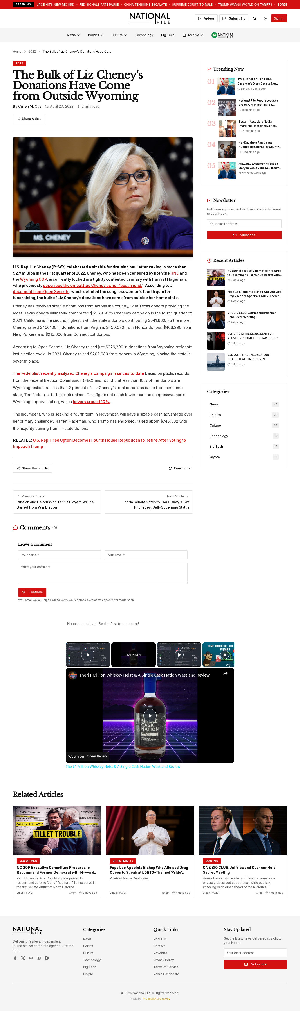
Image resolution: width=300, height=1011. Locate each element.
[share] (226, 673)
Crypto (88, 974)
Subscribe (247, 235)
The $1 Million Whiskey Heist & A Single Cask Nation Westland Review (144, 675)
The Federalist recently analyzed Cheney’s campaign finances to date (78, 373)
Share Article (32, 118)
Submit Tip (237, 18)
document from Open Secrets (41, 291)
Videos (209, 18)
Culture (117, 35)
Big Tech (168, 35)
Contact (159, 946)
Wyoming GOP (33, 279)
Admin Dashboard (166, 974)
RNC (174, 273)
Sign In (279, 18)
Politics (93, 35)
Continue (36, 592)
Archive (193, 35)
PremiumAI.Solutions (156, 998)
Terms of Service (166, 967)
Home (17, 51)
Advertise (160, 953)
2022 (32, 51)
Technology (144, 35)
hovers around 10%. (91, 401)
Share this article (35, 468)
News (71, 35)
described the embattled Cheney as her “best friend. (92, 285)
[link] (72, 675)
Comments (182, 468)
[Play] (179, 654)
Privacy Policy (164, 960)
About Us (160, 939)
